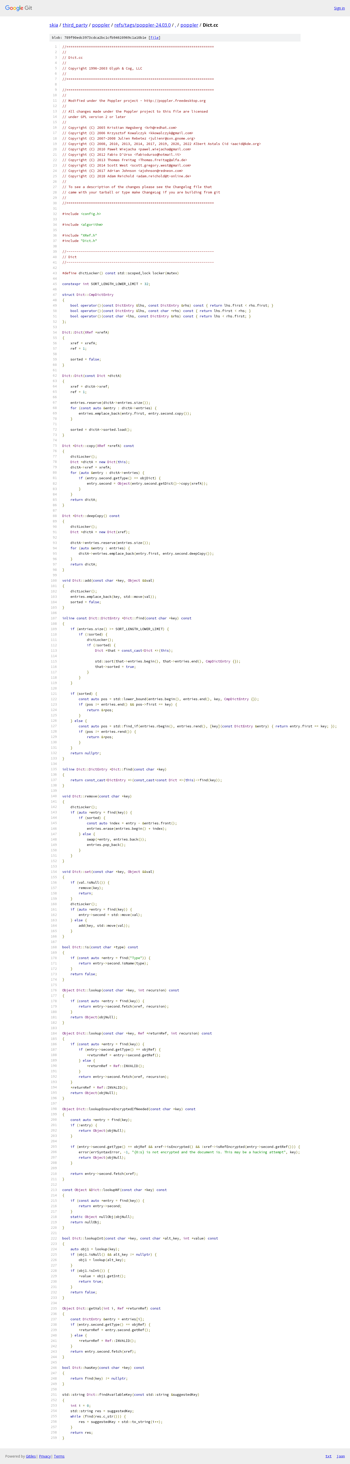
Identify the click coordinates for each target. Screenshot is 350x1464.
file (154, 37)
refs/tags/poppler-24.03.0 (142, 25)
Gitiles (31, 1456)
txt (328, 1456)
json (341, 1456)
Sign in (339, 8)
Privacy (45, 1456)
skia (53, 25)
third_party (75, 25)
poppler (101, 25)
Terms (59, 1456)
